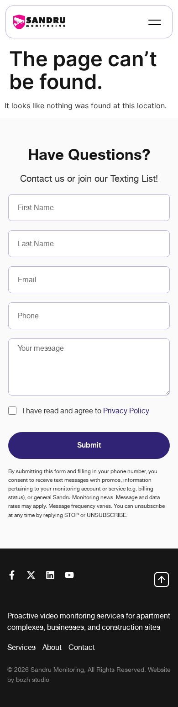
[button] (153, 22)
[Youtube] (69, 575)
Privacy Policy (126, 410)
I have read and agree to (85, 410)
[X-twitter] (31, 575)
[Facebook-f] (11, 575)
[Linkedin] (50, 575)
